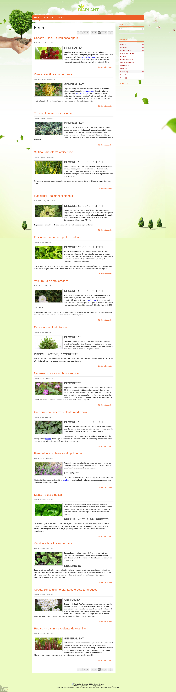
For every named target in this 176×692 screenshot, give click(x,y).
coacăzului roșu (82, 93)
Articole (41, 21)
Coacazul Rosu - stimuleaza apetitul (57, 37)
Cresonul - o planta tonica (50, 327)
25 (106, 33)
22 (95, 33)
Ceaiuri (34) (123, 68)
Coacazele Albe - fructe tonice (53, 74)
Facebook (124, 84)
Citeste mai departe (105, 67)
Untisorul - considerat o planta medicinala (60, 412)
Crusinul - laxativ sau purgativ (53, 543)
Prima (78, 32)
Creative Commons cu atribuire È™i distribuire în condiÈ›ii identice (99, 687)
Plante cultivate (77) (126, 50)
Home (36, 21)
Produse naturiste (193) (127, 53)
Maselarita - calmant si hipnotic (54, 195)
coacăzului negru (88, 57)
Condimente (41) (125, 65)
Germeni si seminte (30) (127, 62)
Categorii (124, 40)
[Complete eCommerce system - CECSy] (4, 688)
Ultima (112, 32)
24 (102, 33)
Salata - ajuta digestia (48, 494)
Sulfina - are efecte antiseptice (53, 152)
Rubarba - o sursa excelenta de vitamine (60, 628)
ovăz (90, 300)
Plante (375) (123, 47)
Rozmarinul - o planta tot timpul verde (58, 453)
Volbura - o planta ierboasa (51, 280)
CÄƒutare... (124, 25)
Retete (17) (123, 44)
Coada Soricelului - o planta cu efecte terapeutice (65, 589)
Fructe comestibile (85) (127, 59)
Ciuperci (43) (124, 72)
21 (92, 33)
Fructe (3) (123, 56)
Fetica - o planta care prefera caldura (57, 237)
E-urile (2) (123, 75)
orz (95, 300)
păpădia (48, 439)
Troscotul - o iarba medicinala (53, 113)
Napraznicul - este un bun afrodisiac (57, 373)
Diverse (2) (123, 78)
